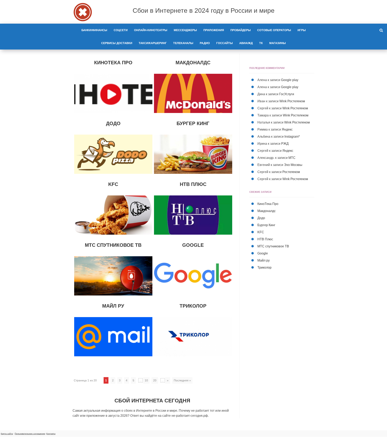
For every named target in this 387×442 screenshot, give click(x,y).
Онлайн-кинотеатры (150, 30)
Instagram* (292, 136)
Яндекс (287, 129)
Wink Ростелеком (292, 101)
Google (193, 245)
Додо (113, 123)
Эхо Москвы (293, 165)
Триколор (193, 306)
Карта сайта (7, 434)
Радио (205, 43)
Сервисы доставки (116, 43)
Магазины (277, 43)
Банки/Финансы (94, 30)
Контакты (50, 434)
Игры (302, 30)
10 (146, 380)
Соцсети (121, 30)
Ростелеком (291, 172)
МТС (291, 157)
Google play (289, 80)
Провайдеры (240, 30)
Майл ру (113, 306)
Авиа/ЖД (246, 43)
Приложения (213, 30)
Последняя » (182, 380)
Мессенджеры (185, 30)
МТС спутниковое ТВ (113, 245)
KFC (113, 184)
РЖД (285, 143)
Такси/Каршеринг (153, 43)
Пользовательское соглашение (30, 434)
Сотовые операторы (274, 30)
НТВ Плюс (193, 184)
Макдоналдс (193, 62)
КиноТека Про (113, 62)
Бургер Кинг (193, 123)
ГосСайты (224, 43)
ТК (261, 43)
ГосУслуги (286, 94)
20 (154, 380)
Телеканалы (183, 43)
